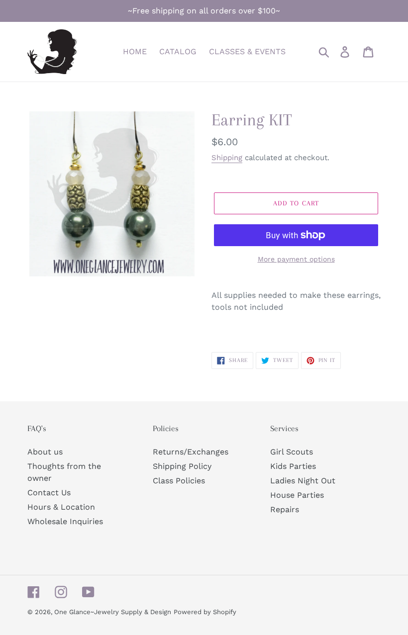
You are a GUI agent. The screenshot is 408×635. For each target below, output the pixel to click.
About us (45, 451)
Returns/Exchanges (190, 451)
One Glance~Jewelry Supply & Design (112, 612)
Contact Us (49, 492)
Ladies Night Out (302, 480)
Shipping (226, 157)
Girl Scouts (291, 451)
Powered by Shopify (205, 612)
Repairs (284, 509)
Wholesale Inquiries (65, 521)
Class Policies (179, 480)
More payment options (296, 259)
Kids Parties (293, 466)
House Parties (297, 495)
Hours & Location (61, 507)
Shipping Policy (182, 466)
